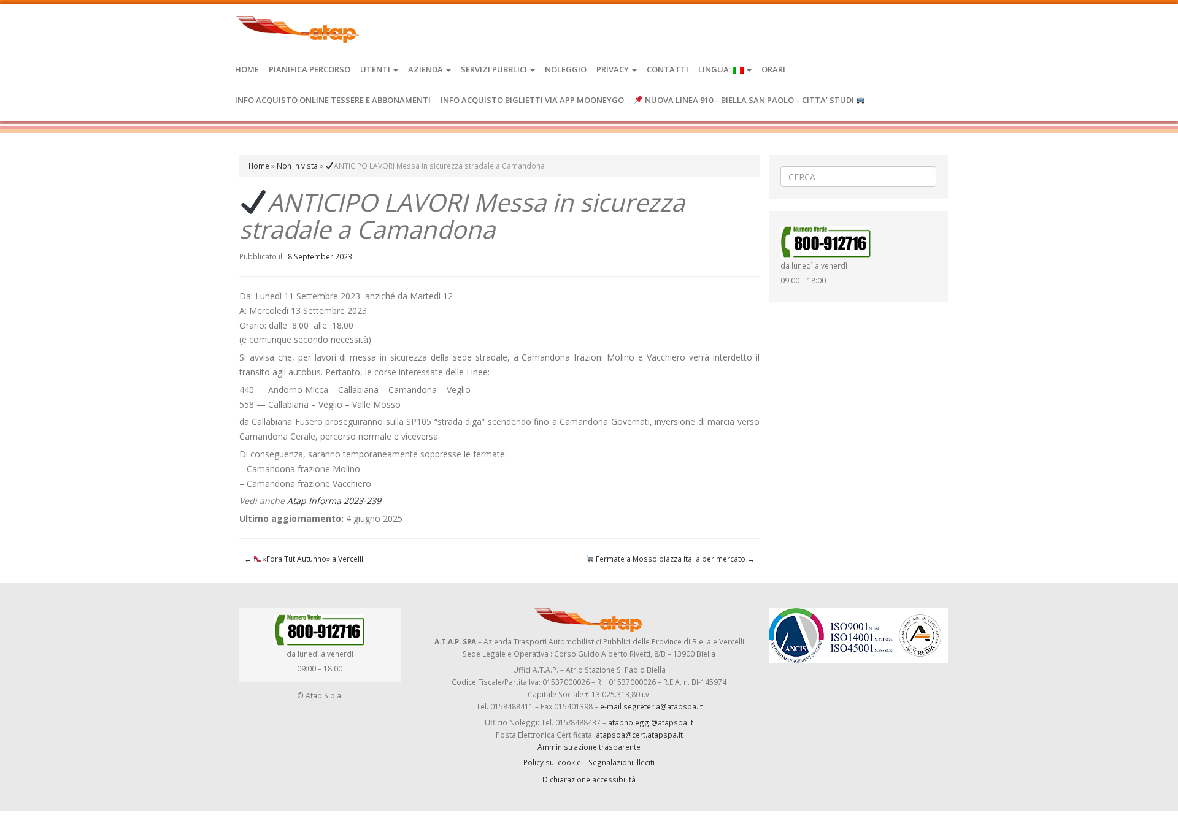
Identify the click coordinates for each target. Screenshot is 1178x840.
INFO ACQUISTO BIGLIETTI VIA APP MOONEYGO (532, 99)
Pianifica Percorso (309, 69)
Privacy (613, 69)
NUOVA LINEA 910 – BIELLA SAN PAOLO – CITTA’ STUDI (749, 99)
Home (247, 69)
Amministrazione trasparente (589, 747)
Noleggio (566, 69)
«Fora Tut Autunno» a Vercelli (303, 558)
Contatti (667, 69)
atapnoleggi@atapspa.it (650, 722)
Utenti (376, 69)
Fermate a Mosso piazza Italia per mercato (674, 558)
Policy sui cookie (552, 762)
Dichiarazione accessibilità (589, 779)
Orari (773, 69)
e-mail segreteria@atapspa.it (651, 706)
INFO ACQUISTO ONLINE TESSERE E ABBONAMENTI (333, 99)
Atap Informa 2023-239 (334, 500)
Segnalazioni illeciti (621, 762)
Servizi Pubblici (495, 69)
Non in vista (297, 165)
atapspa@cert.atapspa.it (639, 734)
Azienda (426, 69)
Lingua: (715, 69)
